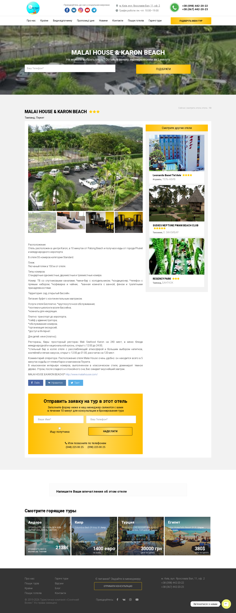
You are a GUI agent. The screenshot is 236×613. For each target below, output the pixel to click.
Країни (44, 20)
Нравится (57, 382)
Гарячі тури (155, 20)
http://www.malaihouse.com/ (82, 374)
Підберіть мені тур (191, 21)
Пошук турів (32, 583)
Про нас (31, 20)
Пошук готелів (136, 20)
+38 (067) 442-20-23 (195, 9)
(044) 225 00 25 (74, 447)
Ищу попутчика (59, 431)
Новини (103, 20)
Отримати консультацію (118, 586)
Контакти (117, 20)
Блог (57, 588)
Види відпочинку (62, 20)
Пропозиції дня (85, 20)
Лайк (37, 382)
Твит (77, 382)
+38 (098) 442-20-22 (195, 5)
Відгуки (59, 583)
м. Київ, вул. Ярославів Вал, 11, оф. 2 (139, 5)
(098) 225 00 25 (96, 447)
